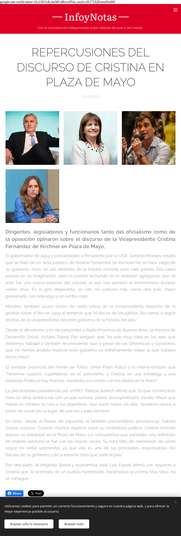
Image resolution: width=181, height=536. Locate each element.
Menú (175, 9)
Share (17, 493)
